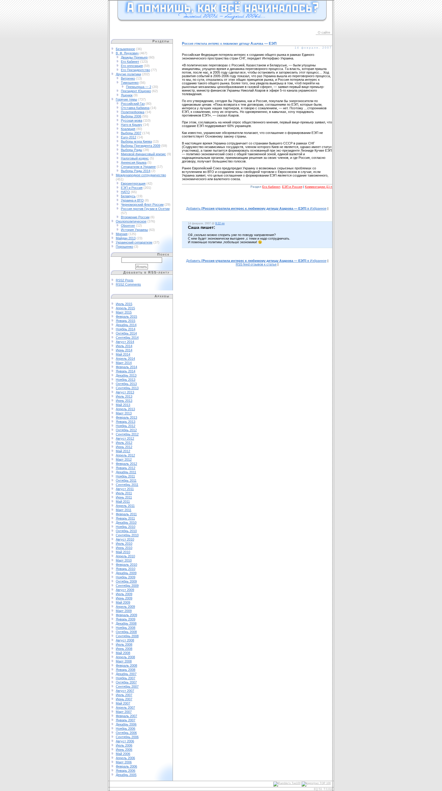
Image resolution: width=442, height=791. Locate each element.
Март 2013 (124, 413)
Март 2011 (123, 510)
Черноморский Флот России (142, 204)
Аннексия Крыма (133, 162)
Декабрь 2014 (126, 325)
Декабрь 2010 (126, 522)
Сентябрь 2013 (127, 388)
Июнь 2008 (124, 648)
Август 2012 (125, 438)
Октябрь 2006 (126, 733)
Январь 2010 (125, 569)
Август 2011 (125, 489)
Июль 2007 (124, 695)
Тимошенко (130, 82)
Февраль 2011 (126, 514)
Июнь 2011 (124, 497)
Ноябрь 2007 (125, 678)
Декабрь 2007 (126, 674)
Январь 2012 (125, 468)
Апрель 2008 (125, 657)
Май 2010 (123, 552)
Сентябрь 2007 (127, 686)
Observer (128, 225)
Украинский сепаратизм (134, 242)
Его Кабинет (130, 61)
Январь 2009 (125, 619)
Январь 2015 (125, 321)
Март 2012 (124, 459)
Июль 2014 (124, 346)
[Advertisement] (257, 201)
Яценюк (127, 95)
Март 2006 (124, 762)
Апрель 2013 (125, 409)
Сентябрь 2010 (127, 535)
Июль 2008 (124, 644)
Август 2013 (125, 392)
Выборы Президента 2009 (140, 145)
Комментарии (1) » (318, 186)
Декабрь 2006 (126, 724)
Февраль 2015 (126, 316)
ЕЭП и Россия (132, 187)
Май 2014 (123, 354)
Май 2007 (123, 703)
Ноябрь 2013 (125, 379)
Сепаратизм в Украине (138, 166)
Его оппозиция (132, 66)
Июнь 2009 (124, 598)
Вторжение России (135, 217)
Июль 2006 (124, 745)
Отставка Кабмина (135, 108)
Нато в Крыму (131, 124)
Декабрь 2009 (126, 573)
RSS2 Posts (125, 280)
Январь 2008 (125, 669)
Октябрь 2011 (126, 480)
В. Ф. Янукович (127, 53)
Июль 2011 (124, 493)
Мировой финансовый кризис (143, 154)
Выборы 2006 (131, 116)
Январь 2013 (125, 421)
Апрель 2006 (125, 758)
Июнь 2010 (124, 548)
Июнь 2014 (124, 350)
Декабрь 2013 (126, 375)
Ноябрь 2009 (125, 577)
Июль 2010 (124, 543)
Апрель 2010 (125, 556)
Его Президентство (135, 70)
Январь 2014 (125, 371)
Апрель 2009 (125, 606)
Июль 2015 (124, 304)
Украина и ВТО (132, 200)
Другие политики (128, 74)
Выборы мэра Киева (136, 141)
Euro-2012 (128, 137)
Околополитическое (131, 221)
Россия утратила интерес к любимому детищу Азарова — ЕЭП (229, 43)
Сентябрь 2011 (127, 484)
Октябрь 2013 (126, 384)
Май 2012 (123, 451)
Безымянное (125, 49)
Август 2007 (125, 691)
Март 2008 (124, 661)
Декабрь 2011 (126, 472)
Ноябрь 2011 (125, 476)
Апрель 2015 (125, 308)
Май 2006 (123, 754)
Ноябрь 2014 (125, 329)
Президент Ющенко (136, 91)
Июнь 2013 (124, 400)
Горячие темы (126, 99)
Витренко (128, 78)
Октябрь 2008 (126, 632)
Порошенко (124, 246)
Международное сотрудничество (141, 175)
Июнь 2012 (124, 447)
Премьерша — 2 (138, 87)
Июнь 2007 (124, 699)
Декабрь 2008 (126, 623)
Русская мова (131, 120)
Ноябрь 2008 (125, 627)
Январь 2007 (125, 720)
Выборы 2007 (131, 133)
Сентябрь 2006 (127, 737)
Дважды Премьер (134, 57)
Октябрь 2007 (126, 682)
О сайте (324, 32)
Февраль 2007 (126, 716)
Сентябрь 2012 (127, 434)
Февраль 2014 (126, 367)
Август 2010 (125, 539)
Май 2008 (123, 653)
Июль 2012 (124, 442)
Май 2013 (123, 405)
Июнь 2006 (124, 749)
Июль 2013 (124, 396)
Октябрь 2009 (126, 581)
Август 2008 (125, 640)
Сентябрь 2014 (127, 337)
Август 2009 (125, 590)
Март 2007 (124, 712)
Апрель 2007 (125, 707)
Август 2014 (125, 342)
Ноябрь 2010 (125, 527)
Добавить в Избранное (256, 208)
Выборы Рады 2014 (135, 171)
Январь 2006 (125, 770)
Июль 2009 (124, 594)
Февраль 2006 (126, 766)
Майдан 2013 (126, 238)
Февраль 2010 (126, 564)
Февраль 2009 (126, 615)
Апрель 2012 (125, 455)
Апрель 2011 (125, 506)
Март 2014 (124, 363)
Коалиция (128, 129)
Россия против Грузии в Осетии (145, 209)
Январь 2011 (125, 518)
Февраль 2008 (126, 665)
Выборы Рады (131, 150)
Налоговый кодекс (135, 158)
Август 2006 (125, 741)
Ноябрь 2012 (125, 426)
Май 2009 (123, 602)
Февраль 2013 (126, 417)
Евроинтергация (133, 183)
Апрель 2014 (125, 358)
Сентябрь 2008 (127, 636)
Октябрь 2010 (126, 531)
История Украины (134, 230)
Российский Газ (133, 103)
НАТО (125, 192)
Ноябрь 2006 (125, 728)
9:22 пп (220, 223)
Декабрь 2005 (126, 775)
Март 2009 (124, 611)
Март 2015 (124, 312)
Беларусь (128, 196)
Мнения (121, 234)
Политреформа (132, 112)
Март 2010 (124, 560)
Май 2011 (123, 501)
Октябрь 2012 (126, 430)
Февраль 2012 (126, 463)
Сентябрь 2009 (127, 585)
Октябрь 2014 (126, 333)
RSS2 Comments (128, 284)
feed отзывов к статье (256, 264)
